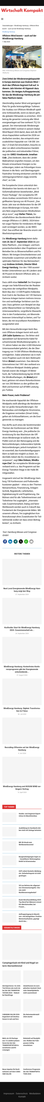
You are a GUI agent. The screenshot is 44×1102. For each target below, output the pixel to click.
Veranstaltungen (7, 25)
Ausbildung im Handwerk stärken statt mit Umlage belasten (30, 829)
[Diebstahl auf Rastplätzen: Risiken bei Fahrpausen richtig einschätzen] (32, 1029)
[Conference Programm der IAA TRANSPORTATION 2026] (32, 1060)
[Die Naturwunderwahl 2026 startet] (32, 1005)
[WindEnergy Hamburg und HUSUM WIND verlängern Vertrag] (22, 770)
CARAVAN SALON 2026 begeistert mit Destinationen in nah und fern (11, 1016)
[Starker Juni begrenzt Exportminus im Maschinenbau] (9, 817)
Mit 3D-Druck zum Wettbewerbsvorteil (26, 843)
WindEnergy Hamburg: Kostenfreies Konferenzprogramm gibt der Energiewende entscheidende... (22, 669)
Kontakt (22, 1096)
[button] (5, 541)
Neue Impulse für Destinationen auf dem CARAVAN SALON (11, 1071)
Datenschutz (22, 1093)
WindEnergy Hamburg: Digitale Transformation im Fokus (22, 709)
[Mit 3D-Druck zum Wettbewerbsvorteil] (9, 846)
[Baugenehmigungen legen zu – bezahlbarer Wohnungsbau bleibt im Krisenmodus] (9, 860)
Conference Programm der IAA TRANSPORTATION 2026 (31, 1071)
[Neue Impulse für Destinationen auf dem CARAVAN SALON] (11, 1060)
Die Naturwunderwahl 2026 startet (31, 1015)
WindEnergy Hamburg (21, 25)
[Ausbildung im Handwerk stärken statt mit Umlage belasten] (9, 831)
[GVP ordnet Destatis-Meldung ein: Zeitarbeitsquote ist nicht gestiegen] (9, 875)
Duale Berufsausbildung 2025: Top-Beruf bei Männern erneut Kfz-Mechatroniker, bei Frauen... (30, 903)
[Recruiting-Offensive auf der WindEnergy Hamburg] (22, 731)
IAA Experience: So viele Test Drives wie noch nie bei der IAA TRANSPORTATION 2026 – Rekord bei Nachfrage (11, 990)
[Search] (41, 19)
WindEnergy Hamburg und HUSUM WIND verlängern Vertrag (22, 787)
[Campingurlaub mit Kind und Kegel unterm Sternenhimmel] (22, 946)
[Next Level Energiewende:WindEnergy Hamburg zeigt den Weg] (22, 572)
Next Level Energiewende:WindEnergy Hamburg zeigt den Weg (22, 589)
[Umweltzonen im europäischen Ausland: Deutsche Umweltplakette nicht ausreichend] (32, 976)
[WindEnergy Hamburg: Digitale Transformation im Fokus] (22, 692)
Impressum (9, 1093)
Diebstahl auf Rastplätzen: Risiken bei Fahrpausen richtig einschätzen (31, 1041)
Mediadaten (35, 1093)
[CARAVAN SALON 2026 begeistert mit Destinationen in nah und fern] (11, 1005)
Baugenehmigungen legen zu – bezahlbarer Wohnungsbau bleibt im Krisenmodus (30, 859)
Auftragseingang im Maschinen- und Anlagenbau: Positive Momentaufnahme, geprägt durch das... (30, 917)
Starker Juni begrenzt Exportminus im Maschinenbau (30, 815)
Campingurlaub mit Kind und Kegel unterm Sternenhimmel (20, 964)
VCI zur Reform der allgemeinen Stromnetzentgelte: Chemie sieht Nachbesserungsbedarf (29, 888)
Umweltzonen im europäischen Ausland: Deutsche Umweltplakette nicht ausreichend (32, 989)
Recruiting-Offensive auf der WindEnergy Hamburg (22, 748)
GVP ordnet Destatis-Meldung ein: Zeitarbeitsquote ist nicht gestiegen (30, 873)
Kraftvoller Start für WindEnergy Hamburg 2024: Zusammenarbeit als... (22, 628)
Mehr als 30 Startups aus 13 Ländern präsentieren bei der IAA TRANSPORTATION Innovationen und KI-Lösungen (11, 1044)
